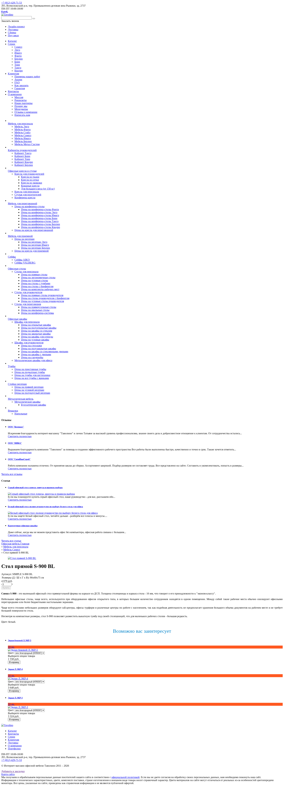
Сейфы (12, 256)
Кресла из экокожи (31, 182)
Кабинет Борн (22, 156)
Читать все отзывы (11, 474)
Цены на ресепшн (24, 239)
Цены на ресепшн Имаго (35, 245)
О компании (15, 94)
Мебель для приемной (20, 236)
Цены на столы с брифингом (37, 286)
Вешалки (13, 410)
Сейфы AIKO (22, 259)
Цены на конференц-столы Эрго (39, 212)
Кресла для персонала (26, 191)
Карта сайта (8, 774)
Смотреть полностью (20, 436)
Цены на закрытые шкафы (36, 333)
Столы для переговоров (27, 304)
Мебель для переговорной (22, 203)
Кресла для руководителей (29, 173)
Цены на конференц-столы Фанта (40, 209)
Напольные (20, 413)
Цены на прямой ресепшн (29, 387)
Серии (11, 44)
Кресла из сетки (30, 179)
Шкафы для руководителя (28, 342)
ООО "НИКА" (15, 443)
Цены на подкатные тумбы (29, 372)
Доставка (13, 742)
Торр (17, 64)
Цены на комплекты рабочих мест (40, 289)
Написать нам (22, 115)
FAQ (17, 82)
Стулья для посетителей (27, 194)
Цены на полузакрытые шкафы (38, 348)
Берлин (18, 58)
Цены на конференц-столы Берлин (40, 224)
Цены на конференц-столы (29, 206)
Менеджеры (21, 109)
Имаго (18, 52)
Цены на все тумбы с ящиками (31, 378)
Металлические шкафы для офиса (33, 360)
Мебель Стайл (22, 132)
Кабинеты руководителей (22, 150)
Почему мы (20, 106)
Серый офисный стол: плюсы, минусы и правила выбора (35, 487)
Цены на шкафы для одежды (37, 336)
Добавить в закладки (13, 771)
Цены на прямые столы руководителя (42, 295)
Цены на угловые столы (34, 280)
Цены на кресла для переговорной (33, 230)
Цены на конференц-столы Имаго (40, 215)
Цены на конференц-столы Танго (40, 221)
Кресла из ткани (30, 176)
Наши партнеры (23, 103)
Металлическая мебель (20, 398)
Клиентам (13, 73)
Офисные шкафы (17, 319)
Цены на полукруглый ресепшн (32, 393)
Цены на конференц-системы (37, 313)
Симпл (18, 47)
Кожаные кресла (30, 185)
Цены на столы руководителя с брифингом (45, 298)
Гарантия (19, 88)
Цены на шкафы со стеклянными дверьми (44, 351)
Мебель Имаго (22, 138)
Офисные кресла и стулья (22, 171)
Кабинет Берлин (23, 165)
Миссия (18, 97)
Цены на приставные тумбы (30, 369)
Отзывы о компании (25, 112)
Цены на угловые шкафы (35, 339)
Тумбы (11, 366)
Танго (17, 67)
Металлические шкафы (27, 401)
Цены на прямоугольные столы (38, 307)
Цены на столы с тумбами (35, 283)
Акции (18, 79)
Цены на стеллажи (31, 345)
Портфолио (14, 748)
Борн (17, 61)
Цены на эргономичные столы (38, 277)
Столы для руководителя (28, 292)
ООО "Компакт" (16, 427)
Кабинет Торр (22, 159)
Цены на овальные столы (35, 310)
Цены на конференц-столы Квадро (40, 227)
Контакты (13, 91)
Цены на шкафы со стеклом (36, 330)
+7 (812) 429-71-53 (11, 2)
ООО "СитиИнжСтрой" (19, 459)
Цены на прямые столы (34, 274)
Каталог (12, 41)
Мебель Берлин (23, 141)
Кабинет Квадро (23, 162)
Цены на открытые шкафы (36, 324)
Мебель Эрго (21, 126)
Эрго (17, 50)
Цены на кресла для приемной (31, 250)
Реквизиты (20, 100)
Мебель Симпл (22, 135)
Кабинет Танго (22, 153)
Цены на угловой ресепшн (29, 390)
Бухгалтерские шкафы (33, 404)
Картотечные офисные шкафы (22, 525)
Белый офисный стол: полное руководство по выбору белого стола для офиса (45, 506)
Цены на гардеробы (32, 357)
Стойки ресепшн (17, 384)
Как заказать (21, 85)
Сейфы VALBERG (25, 262)
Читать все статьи (11, 540)
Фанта (18, 55)
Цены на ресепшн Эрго (34, 242)
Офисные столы (17, 268)
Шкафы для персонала (27, 321)
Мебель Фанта (22, 129)
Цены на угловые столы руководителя (42, 301)
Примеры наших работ (27, 76)
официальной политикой (125, 777)
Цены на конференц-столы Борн (39, 218)
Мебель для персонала (20, 123)
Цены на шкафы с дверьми (36, 354)
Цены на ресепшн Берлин (35, 247)
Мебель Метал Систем (27, 144)
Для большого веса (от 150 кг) (38, 188)
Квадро (18, 70)
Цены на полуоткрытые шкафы (38, 327)
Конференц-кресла (24, 197)
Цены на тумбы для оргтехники (32, 375)
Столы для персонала (26, 271)
